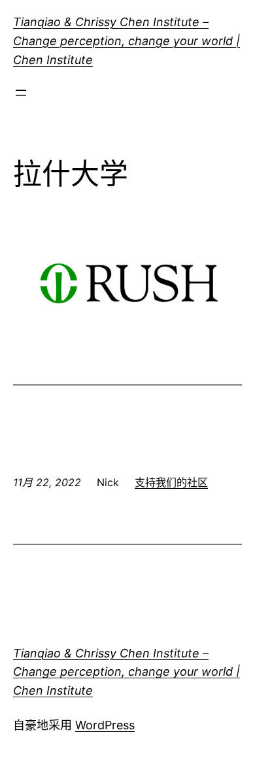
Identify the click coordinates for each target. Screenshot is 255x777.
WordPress (105, 725)
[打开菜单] (21, 93)
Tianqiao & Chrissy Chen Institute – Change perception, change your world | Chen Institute (126, 41)
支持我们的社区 (171, 482)
